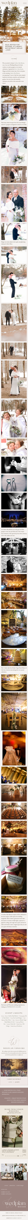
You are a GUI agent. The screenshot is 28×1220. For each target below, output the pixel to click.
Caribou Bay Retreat (19, 63)
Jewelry (8, 1024)
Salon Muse (8, 1020)
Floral (12, 1018)
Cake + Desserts (16, 1020)
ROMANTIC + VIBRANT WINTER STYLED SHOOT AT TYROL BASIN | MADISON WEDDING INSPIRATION (15, 1100)
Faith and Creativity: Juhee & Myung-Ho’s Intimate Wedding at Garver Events (13, 1151)
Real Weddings (14, 59)
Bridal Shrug (14, 1026)
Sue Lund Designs (17, 1018)
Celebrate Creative (17, 1218)
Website (10, 1082)
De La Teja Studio (18, 69)
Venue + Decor (4, 1016)
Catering (18, 1022)
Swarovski (12, 1024)
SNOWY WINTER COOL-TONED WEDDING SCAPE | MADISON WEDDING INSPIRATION (13, 1093)
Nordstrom (19, 1026)
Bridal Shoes (19, 1024)
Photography (22, 1016)
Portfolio (17, 1082)
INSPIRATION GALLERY (14, 1007)
